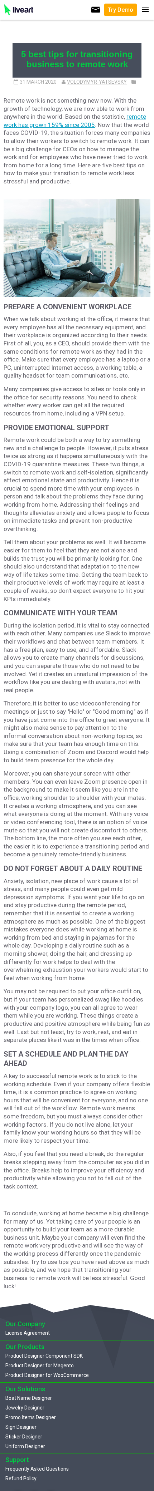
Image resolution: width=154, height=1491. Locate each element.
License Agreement (27, 1333)
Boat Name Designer (28, 1398)
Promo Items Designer (30, 1417)
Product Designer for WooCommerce (47, 1375)
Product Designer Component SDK (44, 1356)
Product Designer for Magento (39, 1365)
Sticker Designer (23, 1437)
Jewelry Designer (24, 1408)
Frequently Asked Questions (37, 1469)
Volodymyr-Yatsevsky (97, 82)
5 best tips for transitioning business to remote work (77, 59)
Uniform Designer (25, 1446)
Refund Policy (21, 1478)
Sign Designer (21, 1427)
